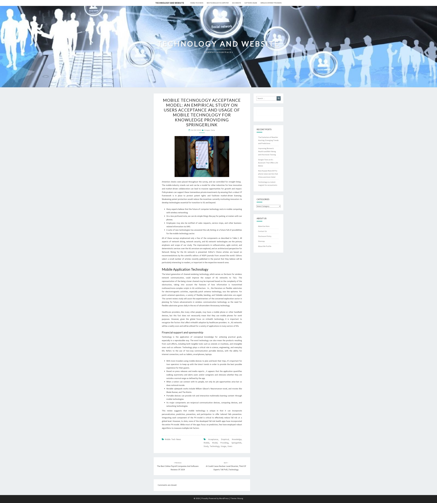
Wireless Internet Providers (271, 3)
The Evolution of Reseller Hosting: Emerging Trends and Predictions (268, 140)
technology (214, 446)
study (206, 446)
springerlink (236, 442)
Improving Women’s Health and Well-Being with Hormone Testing (267, 151)
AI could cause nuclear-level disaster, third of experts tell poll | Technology (226, 466)
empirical (225, 439)
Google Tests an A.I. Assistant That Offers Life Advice (268, 162)
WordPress (224, 498)
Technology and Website (169, 2)
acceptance (213, 439)
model (214, 442)
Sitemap (261, 241)
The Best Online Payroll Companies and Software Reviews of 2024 (177, 466)
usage (223, 446)
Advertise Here (263, 226)
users (229, 446)
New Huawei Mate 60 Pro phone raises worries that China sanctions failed (268, 174)
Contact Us (262, 231)
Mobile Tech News (196, 3)
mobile (206, 442)
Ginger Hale (209, 130)
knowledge (236, 439)
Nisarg (240, 498)
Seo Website (236, 3)
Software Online (250, 3)
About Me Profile (264, 246)
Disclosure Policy (264, 236)
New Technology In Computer (218, 3)
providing (224, 442)
